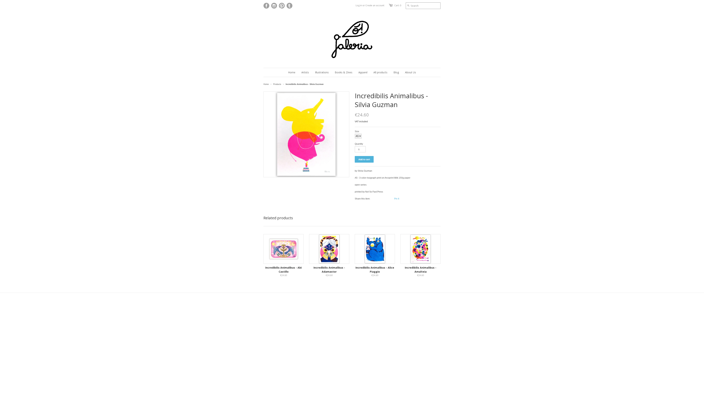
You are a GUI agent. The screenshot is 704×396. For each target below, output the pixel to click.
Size (357, 131)
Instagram (274, 6)
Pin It (396, 198)
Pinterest (282, 6)
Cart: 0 (397, 5)
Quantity (359, 144)
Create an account (374, 5)
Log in (359, 5)
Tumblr (289, 6)
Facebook (266, 6)
